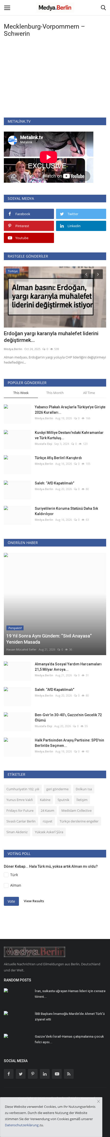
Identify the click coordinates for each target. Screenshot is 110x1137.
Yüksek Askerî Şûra (49, 832)
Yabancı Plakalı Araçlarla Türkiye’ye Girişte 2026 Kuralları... (70, 409)
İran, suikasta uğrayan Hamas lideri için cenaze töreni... (70, 994)
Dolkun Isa (84, 789)
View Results (34, 901)
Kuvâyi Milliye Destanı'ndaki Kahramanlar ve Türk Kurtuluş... (69, 435)
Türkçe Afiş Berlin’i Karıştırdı (58, 458)
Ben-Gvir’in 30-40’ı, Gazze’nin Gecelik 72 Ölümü (68, 717)
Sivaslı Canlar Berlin (21, 821)
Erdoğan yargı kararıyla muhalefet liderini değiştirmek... (51, 336)
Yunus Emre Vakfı (19, 799)
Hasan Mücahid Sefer (21, 649)
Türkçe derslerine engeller (79, 821)
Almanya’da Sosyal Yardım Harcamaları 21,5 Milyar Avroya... (68, 666)
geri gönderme (57, 789)
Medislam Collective (76, 810)
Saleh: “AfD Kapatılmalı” (54, 483)
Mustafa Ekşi (43, 444)
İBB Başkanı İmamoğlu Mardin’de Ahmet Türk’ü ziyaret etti (70, 1016)
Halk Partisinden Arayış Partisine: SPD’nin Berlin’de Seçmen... (69, 743)
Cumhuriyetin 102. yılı (22, 789)
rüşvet (47, 821)
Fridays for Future (20, 810)
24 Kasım (47, 810)
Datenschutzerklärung (22, 1125)
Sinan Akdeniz (17, 832)
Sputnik (63, 799)
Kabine (45, 799)
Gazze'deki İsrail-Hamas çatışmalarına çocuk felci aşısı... (69, 1039)
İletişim (81, 799)
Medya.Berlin (13, 349)
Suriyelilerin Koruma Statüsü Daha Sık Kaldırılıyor (66, 511)
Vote (11, 901)
